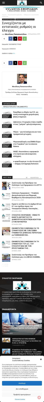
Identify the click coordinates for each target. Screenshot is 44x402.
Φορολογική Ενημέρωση (15, 15)
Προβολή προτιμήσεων (22, 395)
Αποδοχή (22, 383)
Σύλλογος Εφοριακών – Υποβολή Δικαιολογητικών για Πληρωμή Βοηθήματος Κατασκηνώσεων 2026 (26, 195)
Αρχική (4, 15)
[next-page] (6, 171)
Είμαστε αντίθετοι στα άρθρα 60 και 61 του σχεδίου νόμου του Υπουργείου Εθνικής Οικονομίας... (26, 206)
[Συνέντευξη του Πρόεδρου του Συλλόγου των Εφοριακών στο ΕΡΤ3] (6, 186)
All (26, 177)
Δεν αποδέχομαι (22, 389)
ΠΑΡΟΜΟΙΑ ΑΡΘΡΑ (9, 104)
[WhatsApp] (25, 39)
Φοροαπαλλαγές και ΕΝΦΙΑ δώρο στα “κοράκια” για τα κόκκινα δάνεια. (27, 144)
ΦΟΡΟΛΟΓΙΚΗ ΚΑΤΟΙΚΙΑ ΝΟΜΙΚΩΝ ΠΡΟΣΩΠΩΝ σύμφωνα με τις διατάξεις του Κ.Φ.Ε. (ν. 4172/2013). (26, 341)
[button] (41, 359)
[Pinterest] (20, 39)
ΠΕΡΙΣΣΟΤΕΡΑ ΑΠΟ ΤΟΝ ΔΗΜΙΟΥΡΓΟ (15, 107)
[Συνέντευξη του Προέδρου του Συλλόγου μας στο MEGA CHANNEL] (6, 258)
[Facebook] (10, 39)
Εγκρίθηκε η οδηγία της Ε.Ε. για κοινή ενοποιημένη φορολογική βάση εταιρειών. (26, 114)
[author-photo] (22, 84)
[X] (15, 39)
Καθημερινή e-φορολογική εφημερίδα (25, 19)
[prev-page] (3, 171)
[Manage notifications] (39, 397)
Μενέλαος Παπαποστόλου (16, 34)
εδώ (14, 53)
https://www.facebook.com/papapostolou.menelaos (22, 89)
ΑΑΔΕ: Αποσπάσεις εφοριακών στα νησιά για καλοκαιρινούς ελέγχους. (26, 153)
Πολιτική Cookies (20, 399)
